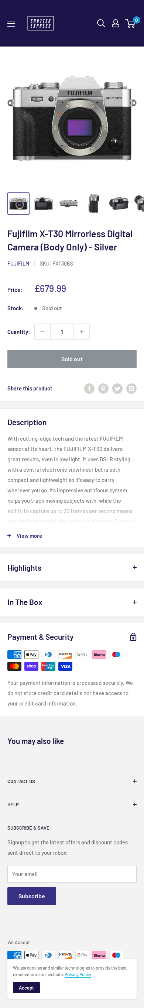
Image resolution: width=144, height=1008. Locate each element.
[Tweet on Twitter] (117, 388)
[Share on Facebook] (89, 388)
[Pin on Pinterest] (103, 388)
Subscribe (31, 895)
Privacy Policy (78, 974)
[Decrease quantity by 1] (42, 331)
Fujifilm (18, 263)
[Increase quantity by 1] (81, 331)
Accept (26, 988)
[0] (130, 23)
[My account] (115, 23)
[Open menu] (11, 24)
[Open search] (101, 23)
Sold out (72, 358)
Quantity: (18, 331)
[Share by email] (131, 388)
